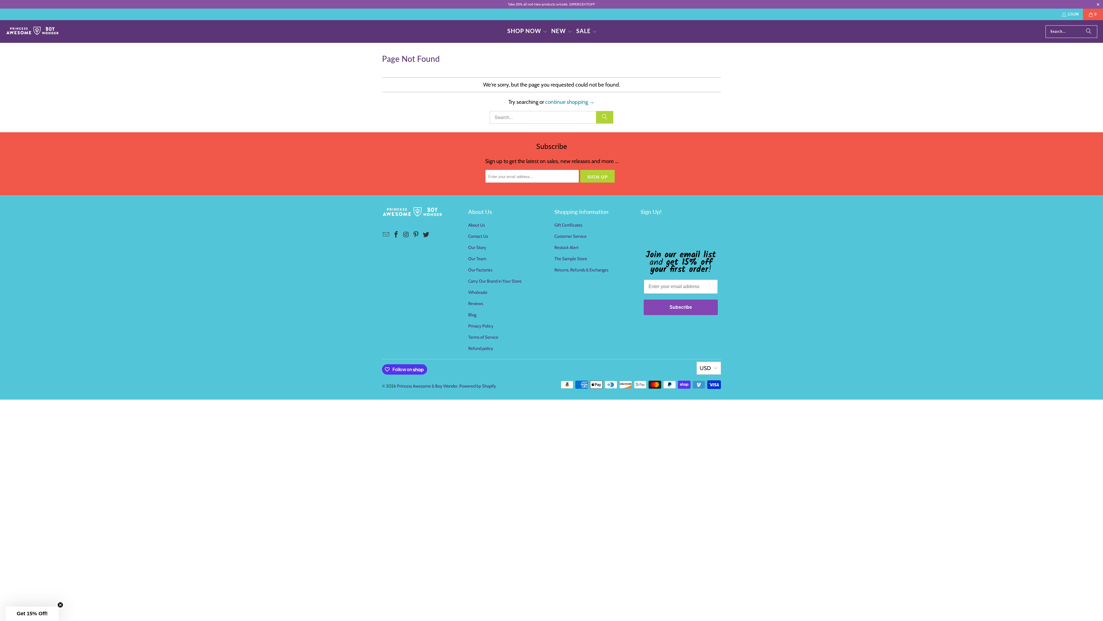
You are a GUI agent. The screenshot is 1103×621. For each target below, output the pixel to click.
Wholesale (477, 292)
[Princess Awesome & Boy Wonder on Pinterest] (416, 235)
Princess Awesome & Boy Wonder (427, 386)
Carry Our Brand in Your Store (495, 281)
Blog (472, 314)
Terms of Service (483, 337)
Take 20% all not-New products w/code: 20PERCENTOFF (551, 4)
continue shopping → (570, 102)
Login (1073, 14)
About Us (476, 225)
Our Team (477, 258)
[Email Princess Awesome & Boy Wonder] (386, 235)
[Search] (1088, 31)
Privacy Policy (480, 326)
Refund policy (480, 348)
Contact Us (478, 236)
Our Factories (480, 270)
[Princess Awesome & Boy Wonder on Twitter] (426, 235)
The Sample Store (570, 258)
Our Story (477, 247)
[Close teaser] (60, 605)
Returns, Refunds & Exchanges (581, 270)
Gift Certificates (568, 225)
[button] (527, 31)
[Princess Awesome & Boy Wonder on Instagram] (406, 235)
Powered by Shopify (477, 386)
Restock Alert (566, 247)
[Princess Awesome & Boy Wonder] (32, 31)
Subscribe (681, 307)
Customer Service (570, 236)
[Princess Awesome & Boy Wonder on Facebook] (396, 235)
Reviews (475, 303)
